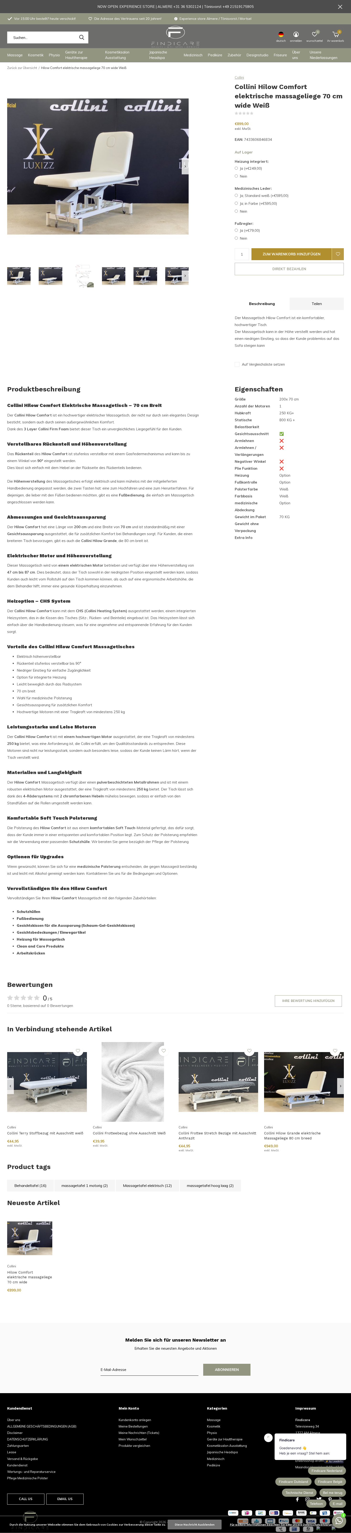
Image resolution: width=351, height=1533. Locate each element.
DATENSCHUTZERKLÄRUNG (27, 1439)
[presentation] (185, 166)
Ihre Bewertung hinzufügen (308, 1001)
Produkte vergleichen (134, 1446)
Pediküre (215, 55)
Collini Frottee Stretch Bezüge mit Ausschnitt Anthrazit (217, 1135)
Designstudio (257, 55)
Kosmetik (35, 55)
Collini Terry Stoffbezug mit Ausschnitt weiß (45, 1133)
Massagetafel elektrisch (147, 1185)
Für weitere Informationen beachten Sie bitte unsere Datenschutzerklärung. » (283, 1524)
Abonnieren (227, 1369)
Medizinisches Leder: (253, 188)
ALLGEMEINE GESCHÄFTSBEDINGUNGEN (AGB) (41, 1426)
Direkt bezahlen (289, 269)
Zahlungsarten (18, 1446)
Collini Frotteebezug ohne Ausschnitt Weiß (129, 1133)
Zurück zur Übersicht (22, 68)
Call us (25, 1499)
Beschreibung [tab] (262, 303)
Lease (11, 1452)
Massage (15, 55)
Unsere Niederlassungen (323, 55)
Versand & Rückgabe (22, 1459)
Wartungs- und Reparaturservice (31, 1472)
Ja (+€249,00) (251, 168)
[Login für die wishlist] (338, 254)
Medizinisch (193, 55)
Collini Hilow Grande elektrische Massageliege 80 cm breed (292, 1135)
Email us (65, 1499)
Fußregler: (244, 223)
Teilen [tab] (317, 303)
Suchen (81, 37)
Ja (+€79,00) (250, 230)
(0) (256, 113)
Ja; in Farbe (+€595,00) (258, 203)
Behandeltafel (30, 1185)
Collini (239, 77)
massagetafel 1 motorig (85, 1185)
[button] (19, 276)
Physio (54, 55)
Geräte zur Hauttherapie (76, 55)
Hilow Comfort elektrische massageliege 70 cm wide (29, 1277)
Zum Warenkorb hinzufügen (292, 254)
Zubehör (234, 55)
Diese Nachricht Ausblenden (194, 1524)
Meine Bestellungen (133, 1426)
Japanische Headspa (158, 55)
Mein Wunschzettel (133, 1439)
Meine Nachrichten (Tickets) (139, 1433)
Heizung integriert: (252, 161)
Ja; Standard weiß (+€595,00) (264, 195)
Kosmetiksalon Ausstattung (117, 55)
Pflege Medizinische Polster (27, 1478)
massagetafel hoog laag (210, 1185)
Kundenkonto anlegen (135, 1420)
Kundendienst (17, 1465)
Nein (243, 176)
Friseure (280, 55)
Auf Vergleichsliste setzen (263, 364)
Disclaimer (15, 1433)
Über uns (296, 55)
